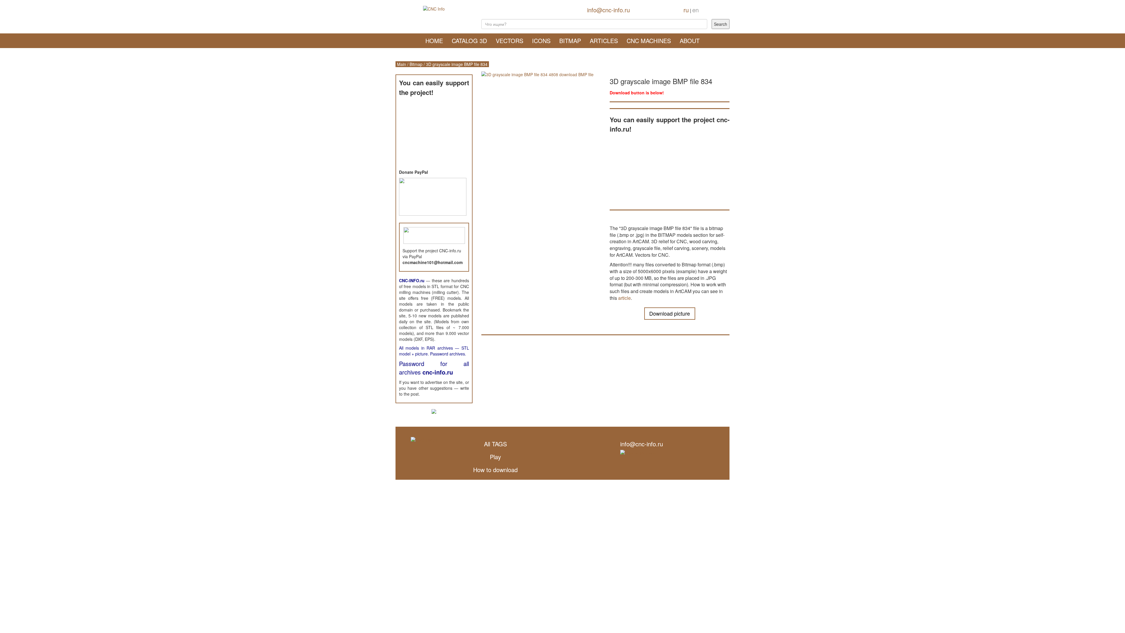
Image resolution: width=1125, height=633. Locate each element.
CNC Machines (649, 40)
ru (686, 10)
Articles (604, 40)
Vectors (509, 40)
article (624, 298)
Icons (541, 40)
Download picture (669, 313)
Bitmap (570, 40)
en (695, 10)
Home (434, 40)
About (690, 40)
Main (401, 64)
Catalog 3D (469, 40)
